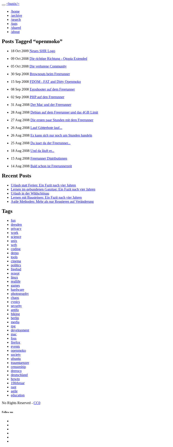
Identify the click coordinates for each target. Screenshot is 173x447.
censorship (18, 367)
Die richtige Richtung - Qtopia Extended (58, 59)
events (15, 346)
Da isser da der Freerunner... (50, 143)
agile (14, 391)
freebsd (16, 269)
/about (15, 32)
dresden (16, 224)
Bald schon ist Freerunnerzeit (51, 166)
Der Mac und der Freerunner (50, 105)
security (16, 306)
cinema (16, 261)
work (14, 233)
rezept (15, 273)
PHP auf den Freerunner (47, 97)
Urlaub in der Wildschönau (30, 193)
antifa (15, 310)
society (16, 354)
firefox (15, 342)
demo (15, 253)
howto (15, 379)
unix (14, 241)
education (18, 395)
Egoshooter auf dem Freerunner (52, 89)
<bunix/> (12, 4)
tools (14, 257)
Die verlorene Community (48, 66)
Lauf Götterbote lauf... (46, 128)
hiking (15, 314)
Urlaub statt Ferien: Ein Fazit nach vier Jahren (43, 185)
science (16, 237)
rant (13, 387)
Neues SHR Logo (42, 51)
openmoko (18, 350)
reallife (15, 281)
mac (14, 334)
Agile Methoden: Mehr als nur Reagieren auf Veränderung (52, 201)
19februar (18, 383)
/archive (16, 15)
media (15, 322)
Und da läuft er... (42, 151)
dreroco (16, 371)
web (14, 245)
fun (13, 220)
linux (14, 277)
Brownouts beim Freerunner (50, 74)
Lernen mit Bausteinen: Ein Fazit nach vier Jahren (46, 197)
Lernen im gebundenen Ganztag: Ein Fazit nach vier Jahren (53, 189)
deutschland (19, 375)
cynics (15, 302)
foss (13, 338)
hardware (17, 289)
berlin (15, 318)
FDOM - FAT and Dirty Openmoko (55, 82)
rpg (13, 326)
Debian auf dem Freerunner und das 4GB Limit (64, 112)
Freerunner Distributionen (48, 158)
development (20, 330)
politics (16, 265)
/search (16, 19)
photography (20, 294)
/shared (16, 28)
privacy (16, 228)
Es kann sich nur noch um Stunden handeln (61, 135)
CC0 (37, 403)
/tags (14, 24)
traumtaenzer (20, 363)
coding (15, 249)
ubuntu (16, 359)
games (15, 285)
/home (15, 11)
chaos (15, 298)
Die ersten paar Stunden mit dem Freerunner (61, 120)
